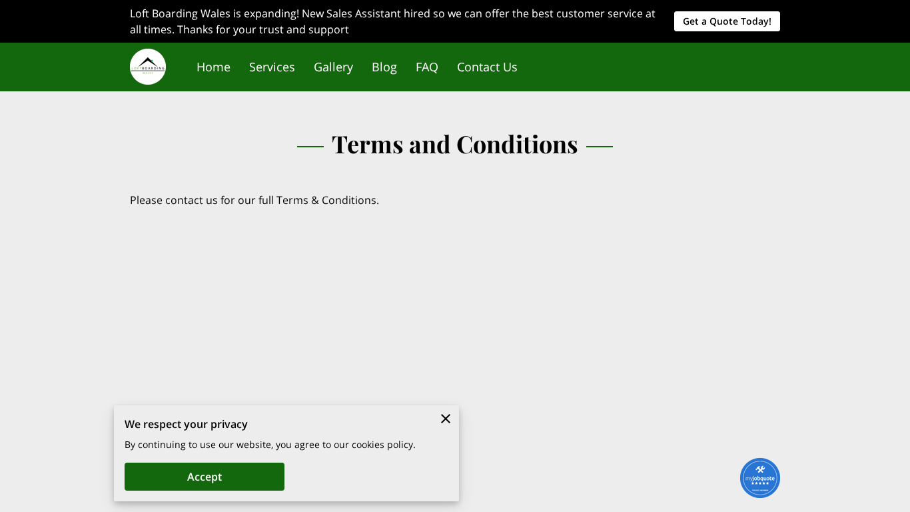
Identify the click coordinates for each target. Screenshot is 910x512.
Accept (204, 476)
